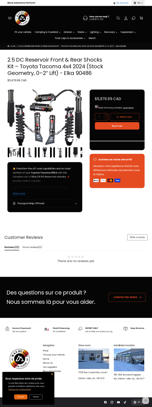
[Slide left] (70, 139)
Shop (45, 350)
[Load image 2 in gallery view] (30, 152)
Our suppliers (50, 367)
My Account (122, 2)
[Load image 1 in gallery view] (14, 152)
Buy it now (117, 126)
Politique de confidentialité (19, 389)
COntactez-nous (125, 297)
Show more (19, 193)
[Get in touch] (133, 18)
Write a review (137, 237)
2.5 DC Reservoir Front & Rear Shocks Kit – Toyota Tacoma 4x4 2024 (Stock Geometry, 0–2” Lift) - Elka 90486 (72, 46)
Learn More (128, 107)
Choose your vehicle (54, 354)
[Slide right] (76, 139)
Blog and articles (52, 371)
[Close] (52, 374)
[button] (10, 18)
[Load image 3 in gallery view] (45, 152)
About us (48, 362)
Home (13, 46)
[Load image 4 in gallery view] (60, 152)
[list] (76, 330)
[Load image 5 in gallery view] (75, 152)
